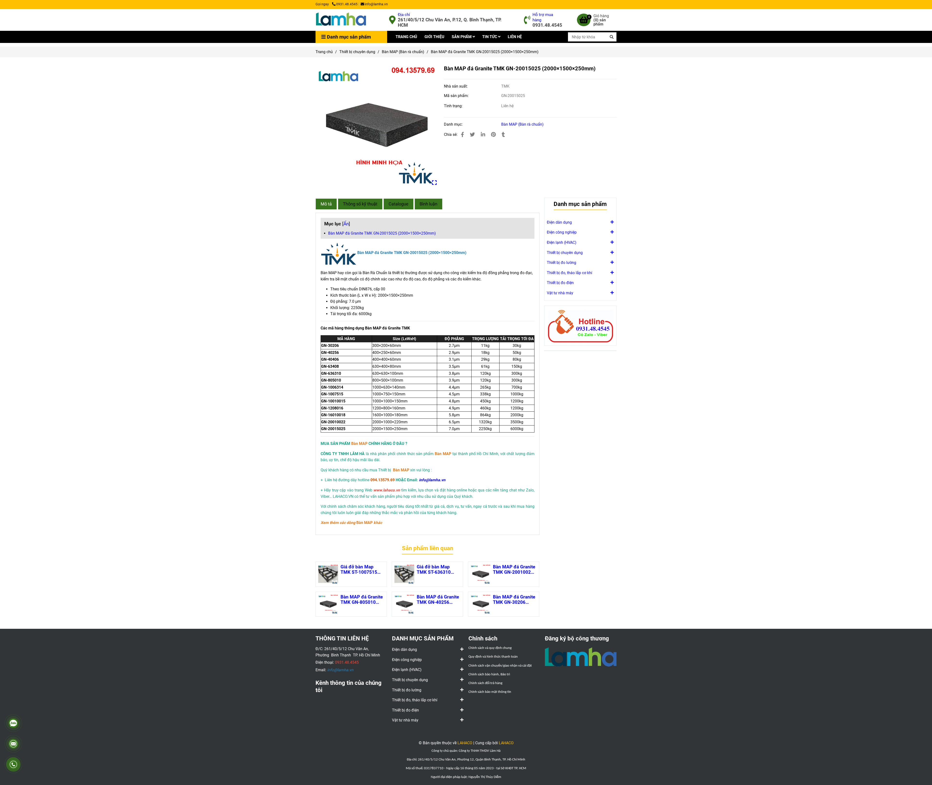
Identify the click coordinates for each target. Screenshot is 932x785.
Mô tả (326, 204)
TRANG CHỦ (406, 36)
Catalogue (398, 204)
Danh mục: (454, 124)
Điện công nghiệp (562, 232)
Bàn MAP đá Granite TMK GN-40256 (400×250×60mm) (438, 599)
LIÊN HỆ (515, 36)
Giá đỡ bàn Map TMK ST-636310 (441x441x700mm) (437, 569)
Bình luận (428, 204)
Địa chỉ (404, 14)
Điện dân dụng (559, 222)
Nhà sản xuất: (456, 86)
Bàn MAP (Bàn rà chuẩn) (403, 51)
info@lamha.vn (376, 4)
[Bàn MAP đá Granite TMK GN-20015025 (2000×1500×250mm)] (341, 19)
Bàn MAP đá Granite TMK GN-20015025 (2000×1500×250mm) (382, 233)
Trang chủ (324, 51)
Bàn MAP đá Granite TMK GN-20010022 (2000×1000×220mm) (515, 569)
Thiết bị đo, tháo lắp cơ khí (569, 272)
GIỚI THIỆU (434, 36)
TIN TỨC (490, 36)
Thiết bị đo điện (560, 282)
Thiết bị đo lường (561, 262)
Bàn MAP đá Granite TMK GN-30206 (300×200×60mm (514, 599)
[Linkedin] (483, 135)
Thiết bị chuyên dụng (357, 51)
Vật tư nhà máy (560, 293)
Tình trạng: (454, 106)
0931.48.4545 (347, 4)
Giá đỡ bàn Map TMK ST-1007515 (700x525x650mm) (361, 569)
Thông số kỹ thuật (360, 204)
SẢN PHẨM (462, 36)
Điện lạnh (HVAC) (561, 242)
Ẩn (346, 224)
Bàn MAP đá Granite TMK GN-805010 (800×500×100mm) (362, 599)
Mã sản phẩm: (457, 95)
